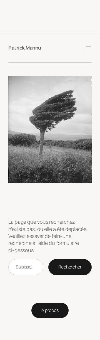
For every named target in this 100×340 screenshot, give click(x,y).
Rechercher (70, 267)
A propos (50, 310)
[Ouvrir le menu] (88, 48)
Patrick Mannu (24, 47)
